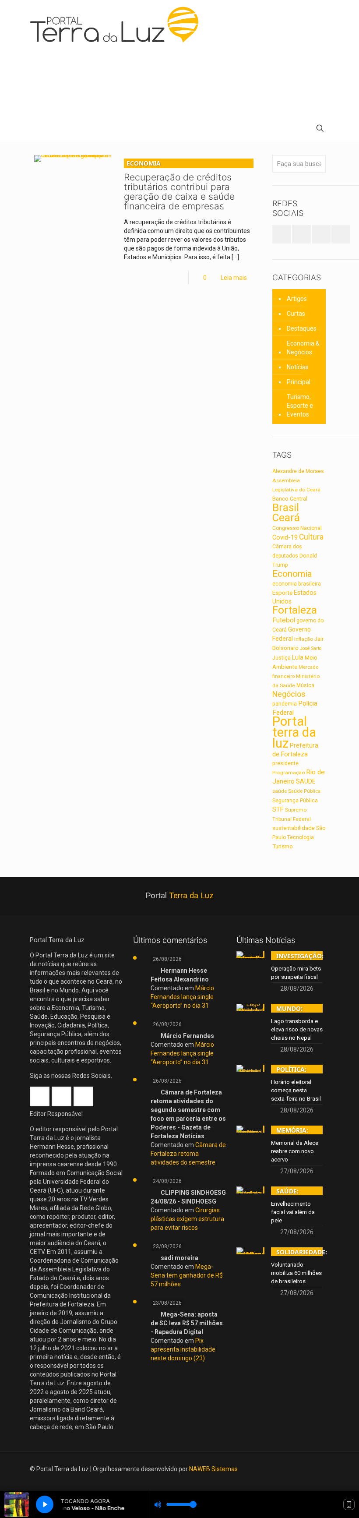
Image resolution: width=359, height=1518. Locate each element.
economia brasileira (296, 584)
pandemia (284, 704)
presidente (285, 763)
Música (305, 685)
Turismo (282, 846)
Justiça (281, 658)
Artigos (297, 298)
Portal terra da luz (294, 732)
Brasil (285, 507)
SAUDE (306, 781)
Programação (288, 773)
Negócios (289, 694)
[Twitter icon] (304, 1469)
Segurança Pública (295, 801)
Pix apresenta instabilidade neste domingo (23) (183, 1349)
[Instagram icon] (315, 1469)
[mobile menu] (37, 129)
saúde (279, 791)
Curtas (296, 313)
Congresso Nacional (297, 528)
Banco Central (289, 498)
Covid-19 (285, 537)
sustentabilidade (293, 828)
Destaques (302, 328)
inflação (303, 639)
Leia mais (234, 277)
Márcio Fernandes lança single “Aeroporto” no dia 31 (182, 997)
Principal (298, 381)
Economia (292, 573)
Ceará (286, 518)
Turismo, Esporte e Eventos (300, 405)
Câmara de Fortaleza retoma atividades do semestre (188, 1153)
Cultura (311, 537)
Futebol (283, 620)
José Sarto (310, 648)
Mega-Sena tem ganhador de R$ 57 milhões (187, 1275)
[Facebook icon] (292, 1469)
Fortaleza (294, 610)
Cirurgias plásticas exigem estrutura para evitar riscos (187, 1219)
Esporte (282, 592)
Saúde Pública (304, 791)
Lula (297, 657)
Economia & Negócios (303, 348)
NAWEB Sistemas (213, 1468)
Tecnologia (300, 837)
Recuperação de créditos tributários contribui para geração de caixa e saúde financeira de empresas (179, 185)
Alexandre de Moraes (298, 471)
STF (278, 809)
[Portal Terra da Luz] (118, 24)
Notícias (298, 367)
